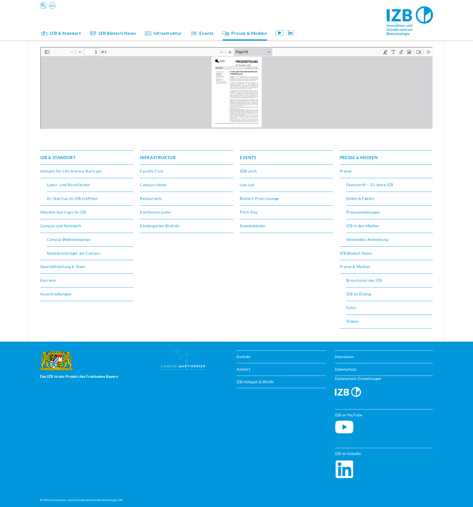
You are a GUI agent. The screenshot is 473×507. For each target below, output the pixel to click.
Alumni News (318, 23)
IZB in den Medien (362, 225)
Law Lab (247, 184)
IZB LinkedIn (290, 33)
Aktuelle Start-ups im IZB (63, 212)
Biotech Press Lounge (259, 198)
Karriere (48, 280)
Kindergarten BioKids (326, 15)
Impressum (344, 356)
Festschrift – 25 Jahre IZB (369, 184)
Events (206, 33)
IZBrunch (248, 171)
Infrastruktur (168, 33)
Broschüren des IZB (364, 280)
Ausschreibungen (56, 294)
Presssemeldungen (363, 212)
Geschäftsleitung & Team (329, 23)
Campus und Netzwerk (60, 225)
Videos (352, 321)
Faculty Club (151, 171)
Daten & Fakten (360, 198)
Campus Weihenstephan (69, 239)
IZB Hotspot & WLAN (255, 381)
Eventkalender (253, 225)
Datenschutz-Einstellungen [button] (358, 378)
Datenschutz (345, 369)
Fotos (351, 307)
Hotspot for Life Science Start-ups (71, 171)
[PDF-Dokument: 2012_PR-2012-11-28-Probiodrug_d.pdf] (236, 88)
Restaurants (150, 198)
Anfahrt (243, 369)
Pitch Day (249, 212)
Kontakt (243, 356)
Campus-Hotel (153, 184)
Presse (346, 171)
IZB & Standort (65, 33)
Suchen (125, 12)
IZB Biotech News (117, 33)
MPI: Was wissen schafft (328, 15)
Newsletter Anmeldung (367, 239)
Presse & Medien (249, 33)
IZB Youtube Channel (279, 33)
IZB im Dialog (318, 23)
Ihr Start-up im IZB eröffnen (72, 198)
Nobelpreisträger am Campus (73, 253)
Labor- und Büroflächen (68, 184)
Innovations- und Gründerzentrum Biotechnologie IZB (87, 500)
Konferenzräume (155, 212)
